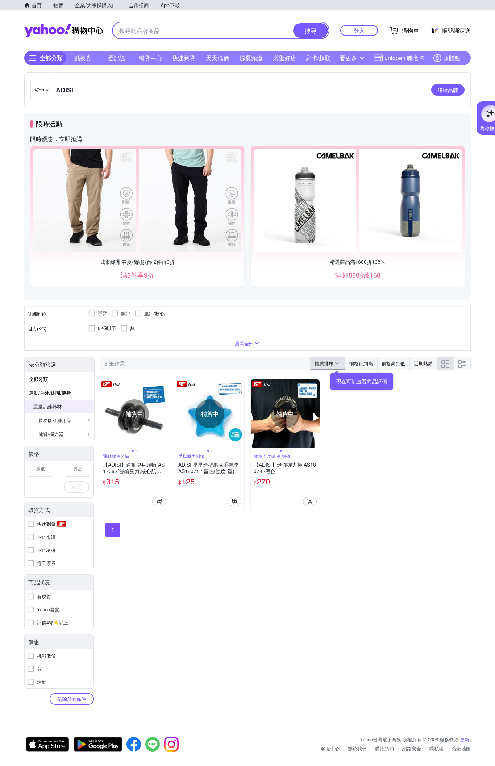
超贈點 (452, 58)
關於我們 (357, 748)
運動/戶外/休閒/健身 (50, 392)
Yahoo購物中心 (63, 30)
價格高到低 (393, 363)
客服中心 (330, 748)
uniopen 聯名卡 (404, 58)
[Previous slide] (104, 414)
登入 (359, 30)
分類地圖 (461, 748)
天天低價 (217, 58)
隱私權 (436, 748)
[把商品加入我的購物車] (159, 501)
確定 (76, 486)
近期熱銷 (423, 363)
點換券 (83, 58)
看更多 (348, 58)
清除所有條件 (72, 698)
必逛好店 (284, 58)
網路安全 (411, 748)
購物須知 (384, 748)
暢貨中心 (150, 58)
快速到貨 (183, 58)
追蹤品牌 (448, 89)
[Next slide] (164, 414)
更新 (464, 739)
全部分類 (38, 378)
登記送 (116, 58)
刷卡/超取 (318, 58)
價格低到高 (361, 363)
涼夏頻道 (251, 58)
